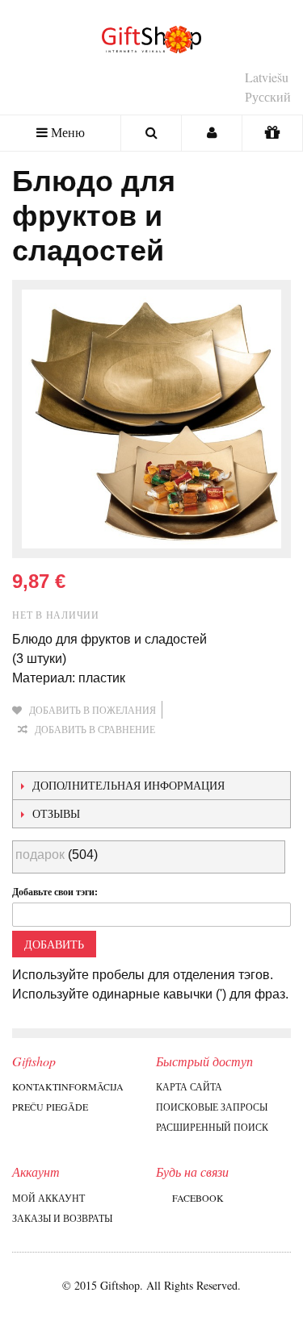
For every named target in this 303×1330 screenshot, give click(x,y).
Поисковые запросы (211, 1106)
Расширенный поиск (212, 1126)
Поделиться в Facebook (60, 754)
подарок (40, 854)
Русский (268, 96)
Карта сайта (189, 1086)
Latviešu (266, 77)
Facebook (198, 1197)
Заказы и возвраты (62, 1217)
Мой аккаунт (48, 1197)
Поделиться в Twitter (92, 754)
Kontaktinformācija (68, 1086)
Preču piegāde (50, 1106)
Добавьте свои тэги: (55, 891)
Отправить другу (28, 754)
